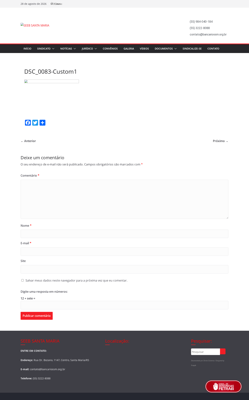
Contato (213, 48)
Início (27, 48)
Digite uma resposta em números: (44, 292)
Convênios (110, 48)
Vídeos (144, 48)
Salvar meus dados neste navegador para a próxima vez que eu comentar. (76, 280)
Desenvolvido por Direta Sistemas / (203, 360)
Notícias (66, 48)
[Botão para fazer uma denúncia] (223, 386)
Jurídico (87, 48)
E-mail (26, 243)
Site (23, 261)
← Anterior (28, 141)
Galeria (129, 48)
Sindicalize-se (192, 48)
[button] (52, 48)
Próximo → (220, 141)
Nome (26, 226)
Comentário (30, 175)
